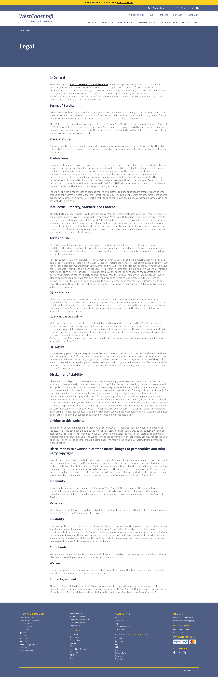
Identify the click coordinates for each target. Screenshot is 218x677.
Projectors (23, 648)
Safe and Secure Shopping (183, 621)
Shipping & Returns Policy (183, 618)
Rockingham (119, 656)
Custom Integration (77, 623)
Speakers (23, 633)
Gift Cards (73, 655)
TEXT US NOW (125, 2)
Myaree (118, 650)
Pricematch (74, 646)
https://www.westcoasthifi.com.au (89, 84)
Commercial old (76, 640)
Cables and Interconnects (80, 620)
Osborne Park (120, 653)
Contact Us (119, 621)
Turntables (23, 642)
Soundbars (23, 639)
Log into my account (181, 629)
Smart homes (168, 22)
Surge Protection (76, 626)
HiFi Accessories (25, 624)
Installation (74, 634)
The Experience (137, 15)
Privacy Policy (120, 630)
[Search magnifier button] (149, 8)
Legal (117, 624)
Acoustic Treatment (77, 614)
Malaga (117, 644)
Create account (179, 632)
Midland (118, 647)
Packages (124, 22)
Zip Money (74, 652)
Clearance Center (76, 643)
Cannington (119, 638)
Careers (164, 15)
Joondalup (119, 641)
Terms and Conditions (123, 627)
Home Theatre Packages (28, 618)
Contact (177, 15)
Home (21, 30)
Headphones (24, 630)
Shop (91, 22)
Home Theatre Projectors (29, 621)
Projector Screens (26, 651)
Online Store (120, 659)
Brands (106, 22)
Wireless (22, 636)
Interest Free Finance (78, 649)
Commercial (145, 22)
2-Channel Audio (25, 627)
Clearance (193, 15)
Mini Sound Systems (27, 645)
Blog (152, 15)
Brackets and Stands (78, 617)
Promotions (189, 22)
